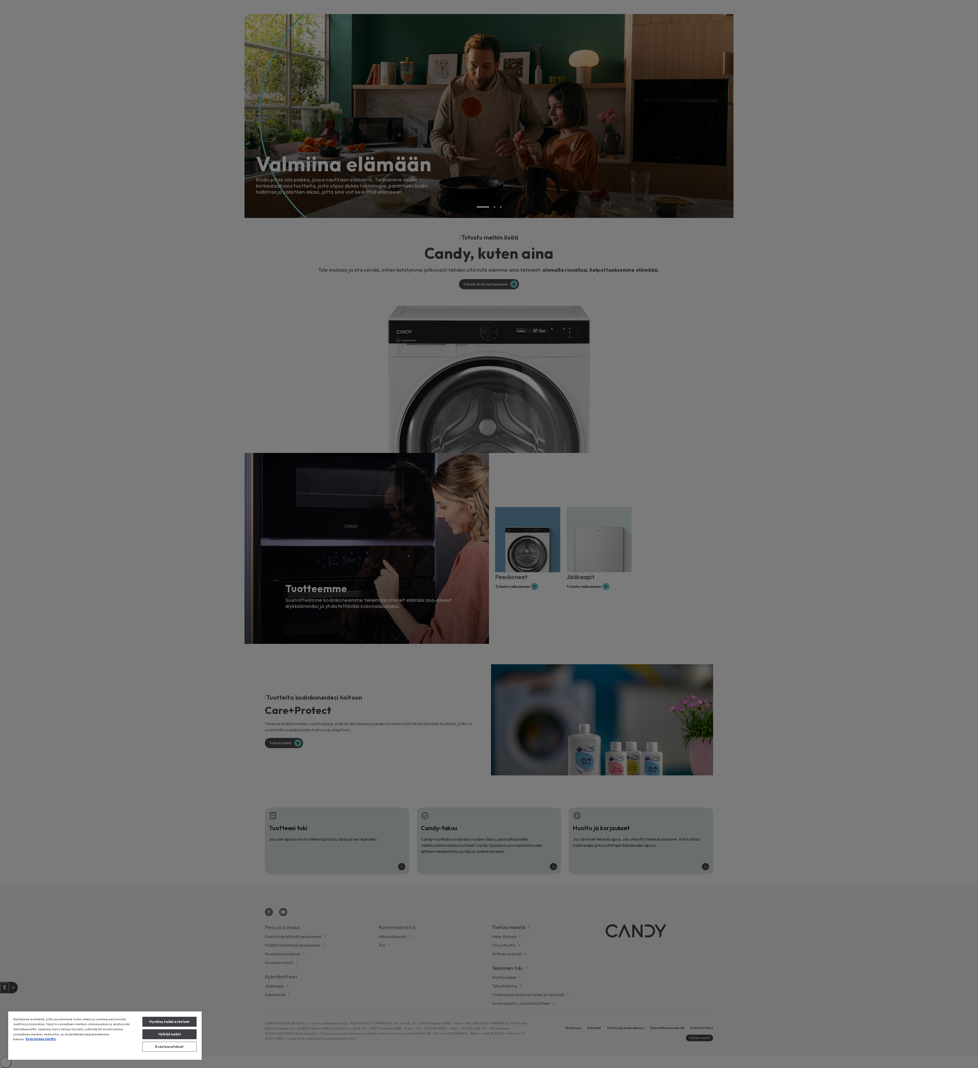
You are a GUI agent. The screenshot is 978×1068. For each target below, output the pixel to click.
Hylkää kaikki (169, 1034)
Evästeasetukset (169, 1047)
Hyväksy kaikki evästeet (169, 1022)
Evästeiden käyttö (41, 1039)
